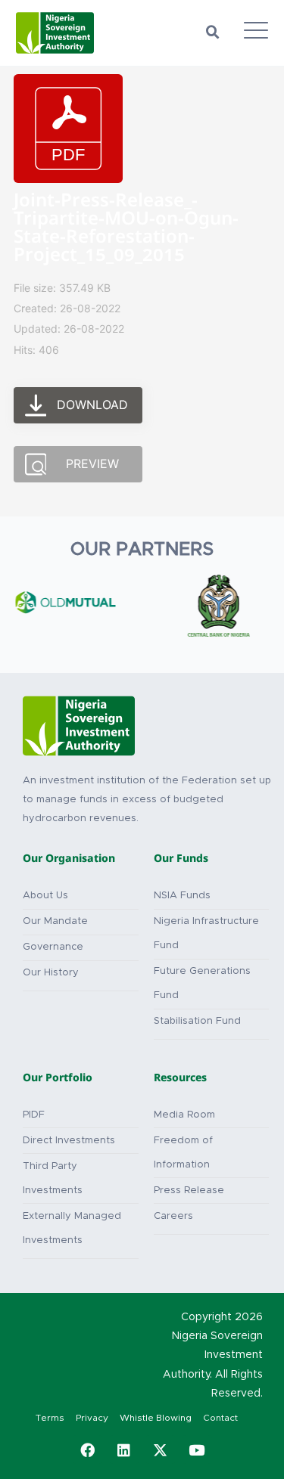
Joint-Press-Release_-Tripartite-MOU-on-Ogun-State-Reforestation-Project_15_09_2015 (126, 230)
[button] (213, 32)
